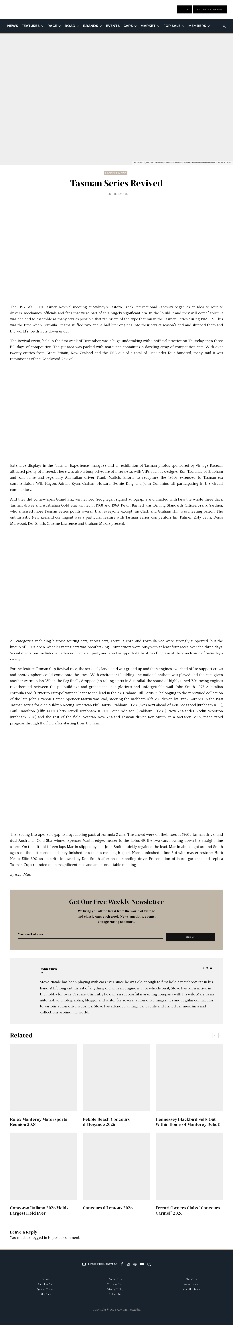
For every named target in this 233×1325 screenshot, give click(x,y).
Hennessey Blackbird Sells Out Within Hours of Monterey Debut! (188, 1122)
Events (113, 26)
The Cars (46, 1294)
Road (70, 26)
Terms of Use (115, 1284)
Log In (184, 9)
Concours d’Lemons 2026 (108, 1208)
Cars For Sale (46, 1284)
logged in (39, 1238)
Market (148, 26)
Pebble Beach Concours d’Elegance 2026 (106, 1122)
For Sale (172, 26)
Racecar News (116, 173)
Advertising (191, 1284)
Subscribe (115, 1294)
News (12, 26)
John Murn (118, 194)
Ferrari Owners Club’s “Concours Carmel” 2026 (188, 1210)
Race (52, 26)
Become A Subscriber (210, 9)
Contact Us (115, 1279)
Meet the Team (191, 1289)
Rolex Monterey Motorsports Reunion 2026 (38, 1122)
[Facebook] (122, 1264)
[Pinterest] (135, 1264)
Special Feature (46, 1289)
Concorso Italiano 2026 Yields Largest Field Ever (39, 1210)
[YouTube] (142, 1264)
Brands (90, 26)
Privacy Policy (115, 1289)
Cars (128, 26)
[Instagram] (128, 1264)
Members (197, 26)
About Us (191, 1279)
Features (31, 26)
